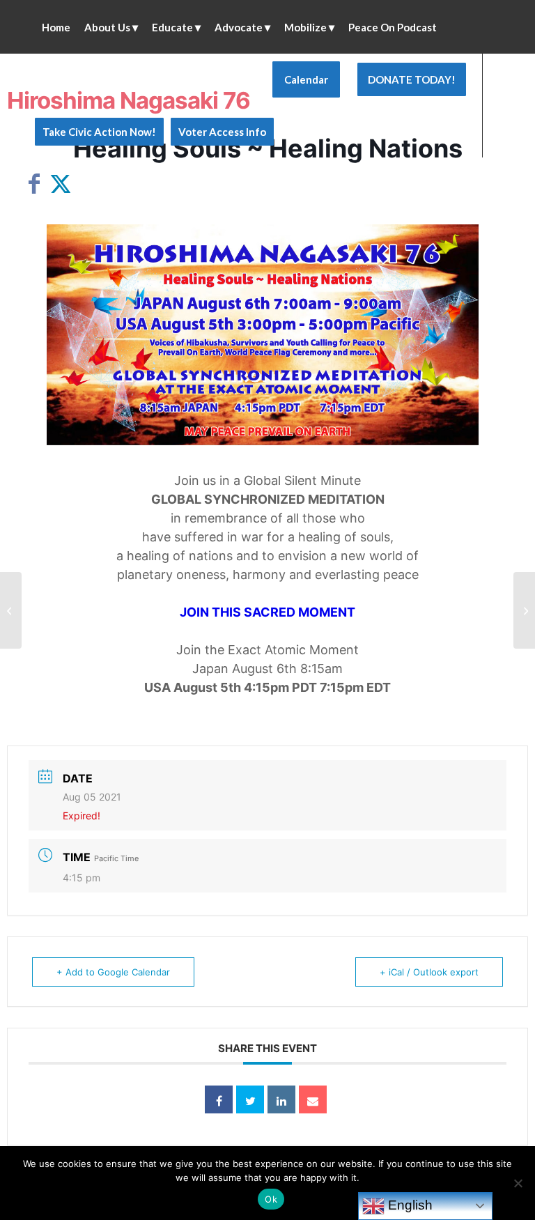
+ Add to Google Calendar (113, 972)
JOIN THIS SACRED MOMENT (267, 612)
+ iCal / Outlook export (429, 972)
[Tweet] (250, 1099)
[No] (518, 1183)
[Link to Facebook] (39, 183)
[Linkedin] (281, 1099)
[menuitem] (56, 27)
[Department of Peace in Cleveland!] (11, 610)
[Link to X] (59, 183)
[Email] (313, 1099)
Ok (271, 1199)
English (409, 1205)
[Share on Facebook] (219, 1099)
